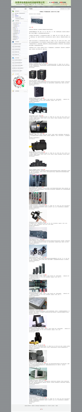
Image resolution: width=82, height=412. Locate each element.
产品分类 (38, 6)
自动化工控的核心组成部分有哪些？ (17, 65)
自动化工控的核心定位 (15, 54)
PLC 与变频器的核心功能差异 (16, 43)
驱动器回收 (14, 39)
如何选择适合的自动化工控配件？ (17, 70)
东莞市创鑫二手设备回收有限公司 (34, 66)
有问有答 (49, 6)
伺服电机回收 (15, 36)
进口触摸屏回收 (15, 33)
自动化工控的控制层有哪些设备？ (17, 62)
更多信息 (30, 403)
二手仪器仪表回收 (15, 30)
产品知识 (43, 6)
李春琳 (57, 405)
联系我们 (54, 6)
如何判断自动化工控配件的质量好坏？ (18, 68)
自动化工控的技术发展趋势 (16, 46)
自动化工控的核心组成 (15, 51)
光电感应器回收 (15, 37)
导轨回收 (14, 34)
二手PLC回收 (15, 24)
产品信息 (32, 6)
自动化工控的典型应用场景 (16, 49)
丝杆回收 (14, 27)
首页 (27, 6)
